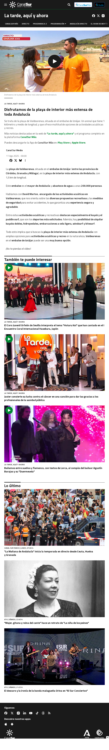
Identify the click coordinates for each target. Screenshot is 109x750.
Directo (25, 23)
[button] (54, 61)
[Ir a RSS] (50, 713)
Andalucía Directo (78, 23)
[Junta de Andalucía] (86, 735)
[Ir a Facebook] (93, 15)
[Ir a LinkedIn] (25, 713)
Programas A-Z (40, 23)
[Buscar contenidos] (69, 5)
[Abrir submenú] (65, 23)
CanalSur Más (11, 23)
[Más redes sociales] (25, 160)
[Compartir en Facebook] (10, 160)
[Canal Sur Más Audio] (99, 4)
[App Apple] (6, 724)
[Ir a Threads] (44, 713)
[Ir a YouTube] (31, 713)
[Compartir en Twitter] (15, 160)
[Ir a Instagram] (103, 15)
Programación (57, 23)
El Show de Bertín (99, 23)
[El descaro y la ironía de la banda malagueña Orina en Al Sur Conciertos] (54, 656)
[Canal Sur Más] (83, 4)
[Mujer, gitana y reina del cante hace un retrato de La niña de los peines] (54, 588)
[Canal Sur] (20, 4)
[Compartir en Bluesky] (20, 160)
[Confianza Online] (99, 735)
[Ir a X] (98, 15)
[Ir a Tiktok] (37, 713)
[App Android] (13, 724)
